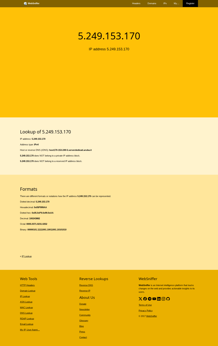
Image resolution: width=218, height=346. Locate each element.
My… (176, 3)
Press (82, 331)
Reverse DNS (86, 285)
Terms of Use (145, 305)
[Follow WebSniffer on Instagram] (163, 298)
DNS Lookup (26, 313)
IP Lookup (27, 256)
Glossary (83, 320)
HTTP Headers (27, 285)
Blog (81, 326)
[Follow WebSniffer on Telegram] (149, 298)
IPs (165, 3)
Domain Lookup (27, 290)
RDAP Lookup (27, 318)
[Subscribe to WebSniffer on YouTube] (154, 298)
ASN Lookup (26, 302)
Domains (152, 3)
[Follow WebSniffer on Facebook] (145, 298)
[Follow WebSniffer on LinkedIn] (159, 298)
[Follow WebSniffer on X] (140, 298)
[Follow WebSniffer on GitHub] (168, 298)
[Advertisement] (109, 76)
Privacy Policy (146, 310)
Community (85, 315)
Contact (83, 337)
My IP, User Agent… (30, 329)
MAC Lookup (26, 307)
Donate (82, 304)
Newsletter (84, 309)
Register (190, 3)
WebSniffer (151, 316)
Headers (136, 3)
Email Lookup (26, 324)
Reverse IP (84, 290)
